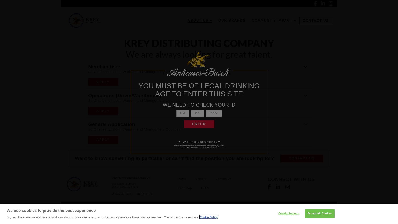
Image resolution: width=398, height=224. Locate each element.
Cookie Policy (209, 217)
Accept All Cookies (319, 213)
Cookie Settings (288, 213)
